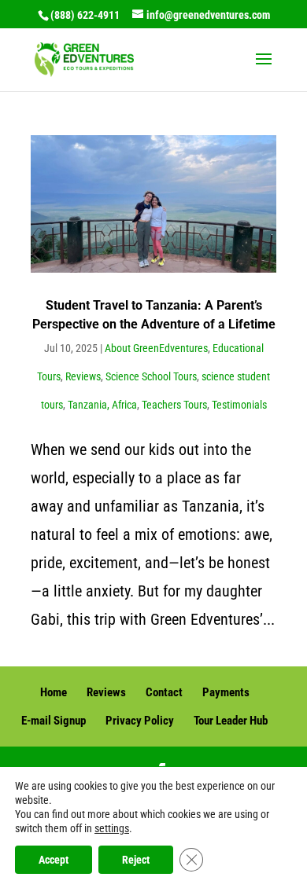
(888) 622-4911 (85, 15)
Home (53, 692)
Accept (53, 859)
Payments (226, 692)
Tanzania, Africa (102, 404)
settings (111, 828)
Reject (136, 859)
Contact (164, 692)
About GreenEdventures (156, 348)
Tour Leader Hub (231, 721)
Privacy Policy (139, 721)
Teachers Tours (174, 404)
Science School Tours (151, 376)
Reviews (83, 376)
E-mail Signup (53, 721)
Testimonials (239, 404)
